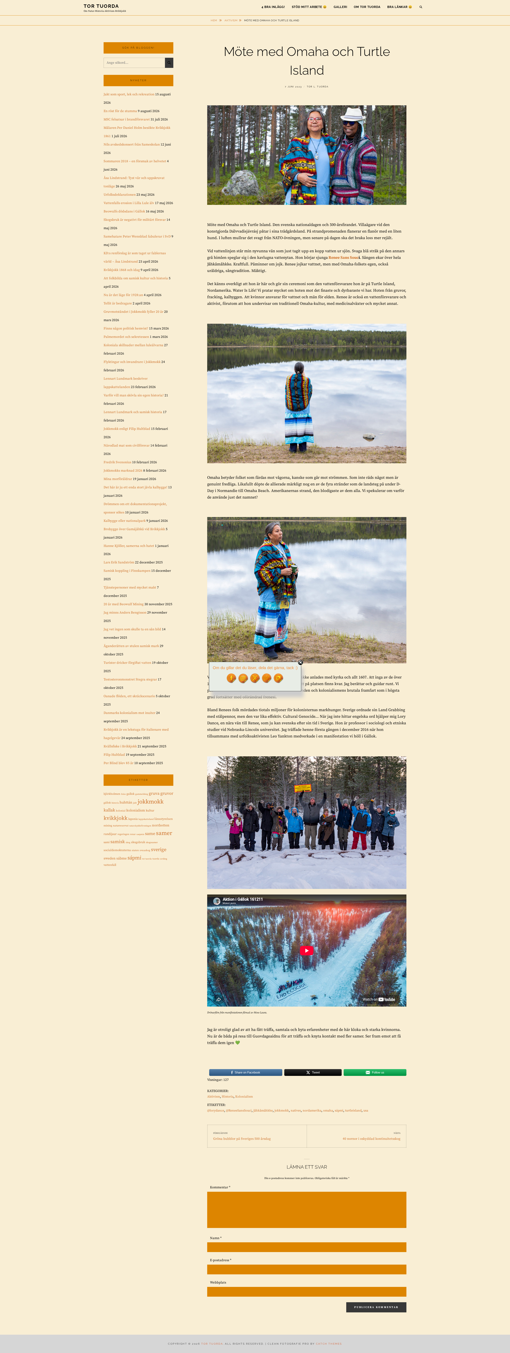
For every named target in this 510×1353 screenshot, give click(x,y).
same (150, 833)
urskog (163, 858)
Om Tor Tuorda (367, 7)
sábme (121, 858)
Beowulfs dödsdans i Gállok (124, 211)
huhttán (126, 802)
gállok (107, 802)
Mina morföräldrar (118, 479)
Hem (214, 20)
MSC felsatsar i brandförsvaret (127, 119)
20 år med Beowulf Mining (124, 604)
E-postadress (220, 1260)
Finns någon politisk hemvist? (126, 328)
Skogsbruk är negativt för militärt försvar (135, 220)
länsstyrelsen (163, 819)
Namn (216, 1238)
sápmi (339, 1111)
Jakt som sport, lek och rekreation (129, 94)
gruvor (166, 793)
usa (365, 1111)
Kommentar (220, 1187)
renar (133, 834)
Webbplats (218, 1282)
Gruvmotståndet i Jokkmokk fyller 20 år (133, 312)
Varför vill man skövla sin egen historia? (134, 395)
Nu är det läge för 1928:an (123, 295)
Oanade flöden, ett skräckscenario (129, 696)
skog (128, 842)
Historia (227, 1097)
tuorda (155, 858)
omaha (328, 1111)
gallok (130, 794)
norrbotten (160, 825)
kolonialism (135, 810)
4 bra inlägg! (273, 7)
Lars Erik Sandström (119, 562)
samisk (117, 842)
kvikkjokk (116, 818)
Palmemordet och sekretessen (126, 337)
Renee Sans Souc (344, 257)
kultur (150, 810)
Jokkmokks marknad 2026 (123, 470)
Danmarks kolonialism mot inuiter (129, 713)
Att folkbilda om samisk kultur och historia (136, 278)
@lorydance (215, 1111)
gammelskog (141, 794)
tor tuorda (147, 858)
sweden (110, 858)
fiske (123, 794)
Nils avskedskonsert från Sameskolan (132, 144)
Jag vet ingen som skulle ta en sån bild (132, 629)
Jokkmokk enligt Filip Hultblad (127, 429)
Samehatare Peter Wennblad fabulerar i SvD (137, 236)
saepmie (140, 834)
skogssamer (152, 842)
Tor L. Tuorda (318, 86)
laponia (133, 819)
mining (108, 825)
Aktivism (231, 20)
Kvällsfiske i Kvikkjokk (120, 746)
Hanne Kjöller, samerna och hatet (129, 546)
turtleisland (353, 1111)
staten (135, 850)
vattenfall (110, 865)
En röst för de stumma (120, 111)
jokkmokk (282, 1111)
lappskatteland (146, 819)
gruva (154, 793)
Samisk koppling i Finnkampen (127, 571)
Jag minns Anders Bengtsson (125, 612)
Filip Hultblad (114, 755)
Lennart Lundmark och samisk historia (133, 412)
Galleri (340, 7)
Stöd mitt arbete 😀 (309, 7)
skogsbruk (138, 842)
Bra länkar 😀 (399, 7)
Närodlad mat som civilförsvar (127, 445)
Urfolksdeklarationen (120, 195)
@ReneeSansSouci (239, 1111)
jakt (135, 803)
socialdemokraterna (117, 850)
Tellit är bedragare (118, 303)
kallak (109, 810)
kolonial (121, 810)
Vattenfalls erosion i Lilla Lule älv (129, 203)
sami (107, 842)
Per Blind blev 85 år (118, 763)
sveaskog (145, 850)
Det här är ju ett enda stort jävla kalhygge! (135, 487)
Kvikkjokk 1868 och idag (122, 270)
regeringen (123, 834)
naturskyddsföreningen (140, 825)
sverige (158, 850)
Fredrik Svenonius (117, 462)
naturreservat (120, 825)
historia (115, 803)
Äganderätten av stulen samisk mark (131, 646)
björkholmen (112, 794)
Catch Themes (329, 1343)
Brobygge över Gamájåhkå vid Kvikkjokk (134, 529)
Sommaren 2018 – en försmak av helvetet (135, 161)
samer (164, 833)
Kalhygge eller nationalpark (125, 521)
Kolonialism (244, 1097)
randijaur (110, 834)
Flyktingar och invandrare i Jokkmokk (132, 362)
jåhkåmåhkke (263, 1111)
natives (296, 1111)
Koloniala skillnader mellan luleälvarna (133, 345)
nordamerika (312, 1111)
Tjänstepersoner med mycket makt (130, 587)
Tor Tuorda (101, 6)
